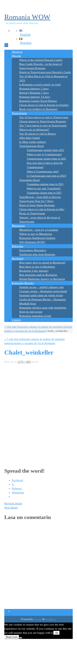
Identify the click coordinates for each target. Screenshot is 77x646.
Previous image (13, 503)
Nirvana (37, 619)
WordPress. (50, 619)
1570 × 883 (24, 361)
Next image (11, 507)
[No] (20, 637)
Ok (56, 632)
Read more (12, 637)
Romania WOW (27, 17)
